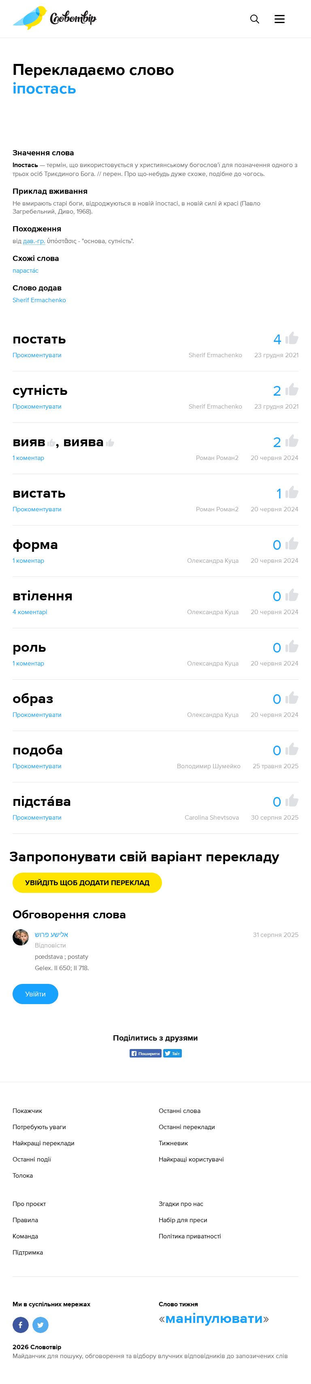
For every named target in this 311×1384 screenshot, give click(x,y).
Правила (25, 1219)
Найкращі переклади (44, 1143)
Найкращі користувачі (191, 1159)
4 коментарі (30, 611)
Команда (25, 1236)
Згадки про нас (181, 1203)
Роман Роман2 (217, 457)
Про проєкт (29, 1203)
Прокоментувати (37, 354)
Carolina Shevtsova (212, 817)
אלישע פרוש (51, 934)
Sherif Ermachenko (39, 299)
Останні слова (179, 1110)
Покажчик (27, 1110)
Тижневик (173, 1143)
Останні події (32, 1159)
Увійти (35, 994)
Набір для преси (183, 1219)
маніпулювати (214, 1319)
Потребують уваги (39, 1126)
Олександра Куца (213, 560)
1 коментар (28, 457)
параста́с (25, 270)
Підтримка (28, 1252)
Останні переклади (187, 1126)
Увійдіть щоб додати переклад (87, 883)
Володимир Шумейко (209, 765)
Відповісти (50, 945)
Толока (23, 1175)
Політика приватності (190, 1236)
